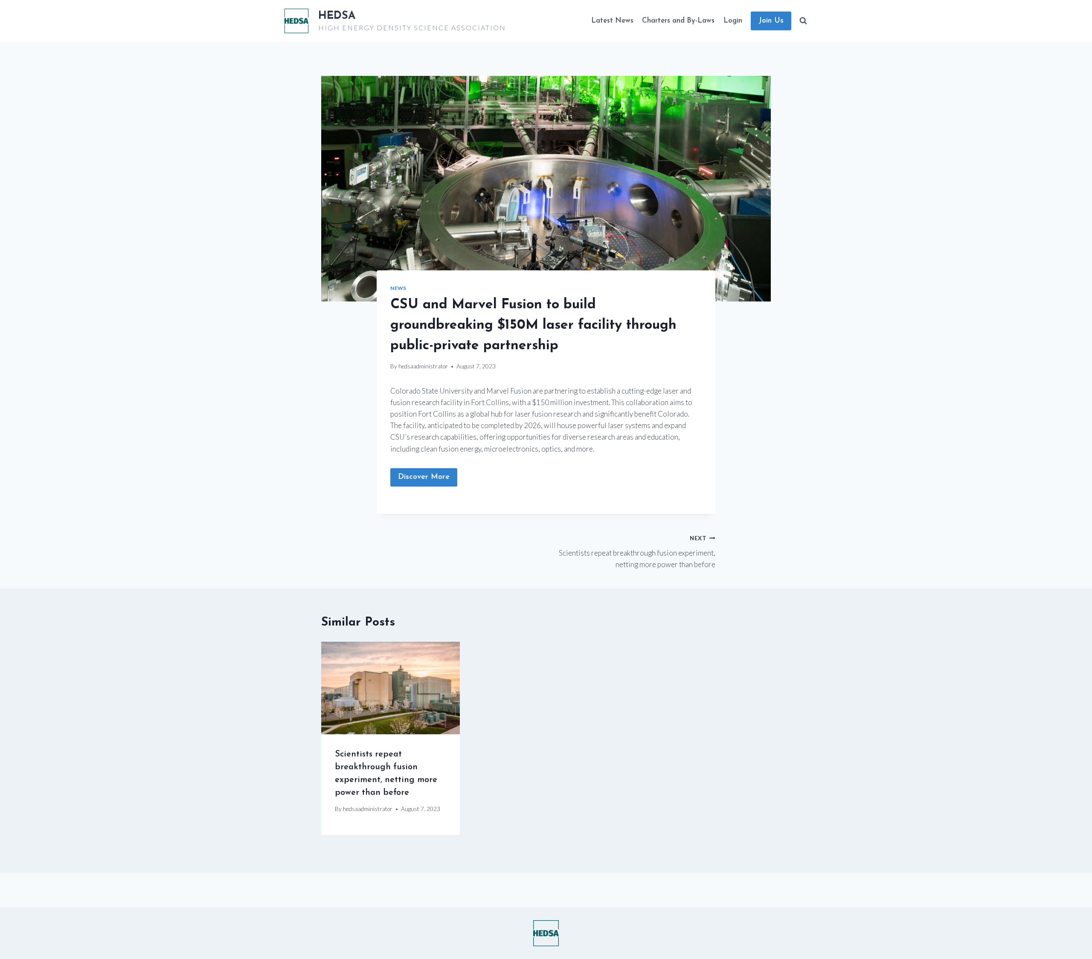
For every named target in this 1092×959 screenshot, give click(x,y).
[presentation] (390, 688)
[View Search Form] (803, 21)
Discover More (424, 477)
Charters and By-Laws (678, 20)
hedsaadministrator (423, 366)
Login (732, 20)
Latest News (612, 20)
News (398, 288)
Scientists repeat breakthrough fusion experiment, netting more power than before (637, 552)
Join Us (771, 21)
